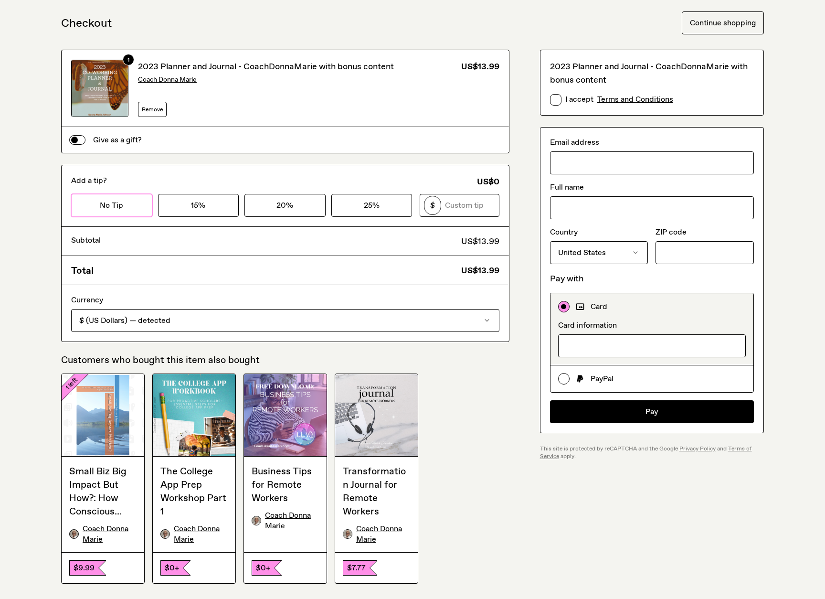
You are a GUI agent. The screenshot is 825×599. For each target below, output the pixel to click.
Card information (587, 325)
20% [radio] (284, 205)
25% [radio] (372, 205)
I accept (619, 99)
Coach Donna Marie (167, 79)
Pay (651, 411)
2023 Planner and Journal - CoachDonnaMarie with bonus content (266, 66)
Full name (567, 187)
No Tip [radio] (111, 205)
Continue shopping (723, 22)
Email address (574, 142)
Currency (87, 299)
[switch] (77, 140)
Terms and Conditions (635, 99)
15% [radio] (198, 205)
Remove (152, 109)
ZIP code (671, 231)
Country (564, 231)
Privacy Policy (697, 448)
